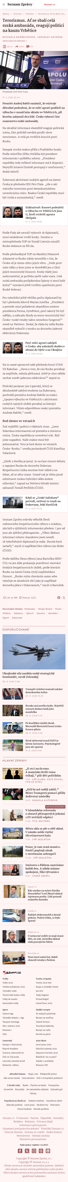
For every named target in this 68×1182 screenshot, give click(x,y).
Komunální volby (11, 1003)
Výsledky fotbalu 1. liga (13, 1018)
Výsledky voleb (9, 991)
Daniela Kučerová (45, 800)
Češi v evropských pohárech (50, 1078)
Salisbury (18, 613)
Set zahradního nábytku (37, 1089)
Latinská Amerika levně (14, 1061)
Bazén (25, 1085)
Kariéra (35, 1118)
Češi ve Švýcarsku (11, 1057)
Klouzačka (19, 1089)
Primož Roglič (42, 999)
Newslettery (23, 1136)
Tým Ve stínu (34, 782)
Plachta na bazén (38, 1085)
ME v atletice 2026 (11, 1026)
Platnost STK (42, 1065)
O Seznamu (22, 1118)
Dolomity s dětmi (11, 1065)
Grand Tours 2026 (44, 1003)
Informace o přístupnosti (33, 1125)
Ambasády (29, 609)
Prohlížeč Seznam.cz (52, 1129)
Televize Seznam (13, 1132)
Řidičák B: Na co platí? (46, 1057)
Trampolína (53, 1085)
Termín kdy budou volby (14, 995)
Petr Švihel (55, 779)
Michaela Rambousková (19, 37)
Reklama (30, 1122)
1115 (31, 46)
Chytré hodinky (24, 1109)
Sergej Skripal (45, 609)
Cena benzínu (28, 1078)
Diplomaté (17, 617)
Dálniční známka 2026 (46, 1049)
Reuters (44, 821)
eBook (10, 46)
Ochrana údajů (45, 1122)
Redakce (18, 1122)
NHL (5, 1034)
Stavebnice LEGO (54, 1101)
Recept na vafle (43, 1030)
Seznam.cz (49, 4)
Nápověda (45, 1118)
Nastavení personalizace (33, 1139)
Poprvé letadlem (10, 1049)
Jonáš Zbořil (41, 876)
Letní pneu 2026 (43, 1044)
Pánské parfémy (41, 1109)
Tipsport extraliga (11, 1022)
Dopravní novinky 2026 (47, 1053)
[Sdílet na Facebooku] (58, 597)
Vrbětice (7, 613)
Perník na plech (43, 1034)
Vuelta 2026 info (43, 983)
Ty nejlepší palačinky (46, 1013)
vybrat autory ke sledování (14, 41)
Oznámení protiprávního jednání (21, 1129)
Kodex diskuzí (54, 1132)
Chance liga (8, 1013)
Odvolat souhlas (41, 1136)
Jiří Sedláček (41, 839)
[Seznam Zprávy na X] (27, 1151)
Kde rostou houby (12, 1078)
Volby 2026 (8, 983)
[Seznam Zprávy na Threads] (41, 1151)
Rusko (58, 609)
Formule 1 (7, 1030)
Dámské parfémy (14, 1105)
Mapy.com (33, 1074)
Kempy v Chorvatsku (12, 1044)
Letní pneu (30, 1105)
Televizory (55, 1105)
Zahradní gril (56, 1089)
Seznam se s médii (35, 1132)
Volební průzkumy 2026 (14, 987)
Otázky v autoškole (45, 1061)
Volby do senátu (10, 999)
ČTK (34, 821)
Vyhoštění (53, 613)
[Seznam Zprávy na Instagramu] (34, 1151)
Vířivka (33, 1093)
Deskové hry (42, 1105)
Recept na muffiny (44, 1018)
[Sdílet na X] (63, 597)
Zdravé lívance (43, 1022)
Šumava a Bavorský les (13, 1053)
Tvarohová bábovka (45, 1026)
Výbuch (30, 613)
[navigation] (3, 4)
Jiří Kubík (39, 779)
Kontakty (58, 1118)
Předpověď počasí (48, 1074)
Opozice (41, 613)
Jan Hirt (39, 991)
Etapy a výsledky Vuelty (47, 987)
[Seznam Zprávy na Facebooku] (20, 1151)
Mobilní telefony (36, 1101)
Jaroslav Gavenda (50, 37)
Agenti (6, 617)
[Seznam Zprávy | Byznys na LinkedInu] (48, 1151)
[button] (34, 70)
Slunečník (8, 1089)
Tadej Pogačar (42, 995)
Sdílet (21, 46)
